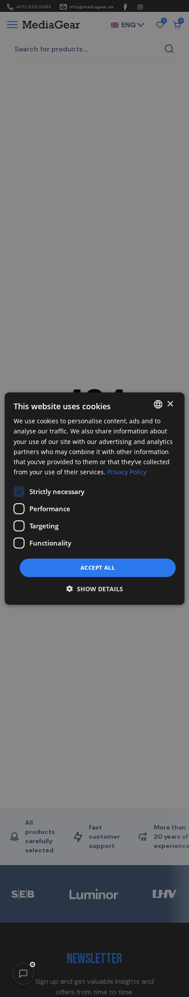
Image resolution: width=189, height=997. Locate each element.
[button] (23, 974)
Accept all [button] (97, 567)
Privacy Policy (126, 472)
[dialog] (95, 499)
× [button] (170, 403)
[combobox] (157, 404)
